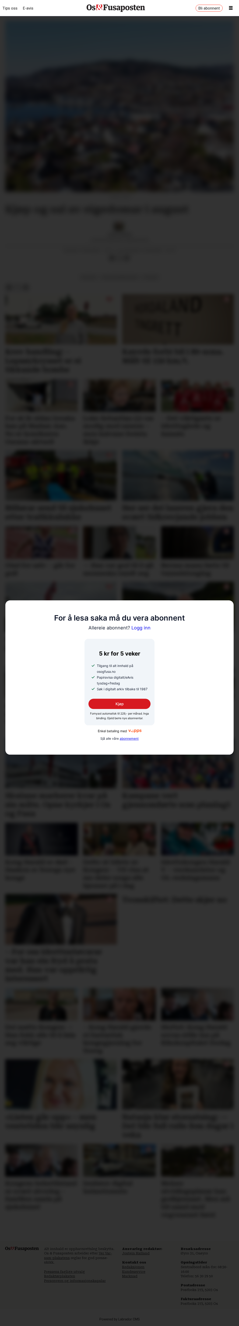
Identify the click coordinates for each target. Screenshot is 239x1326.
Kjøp (120, 703)
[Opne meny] (231, 8)
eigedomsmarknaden (119, 277)
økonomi (88, 277)
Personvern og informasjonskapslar (75, 1281)
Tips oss (10, 8)
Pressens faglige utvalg (64, 1272)
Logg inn (119, 628)
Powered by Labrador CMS (119, 1319)
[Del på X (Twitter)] (119, 258)
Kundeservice (133, 1272)
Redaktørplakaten (59, 1276)
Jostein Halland (136, 1253)
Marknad (129, 1276)
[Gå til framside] (116, 8)
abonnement (129, 738)
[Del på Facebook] (111, 258)
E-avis (28, 8)
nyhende (151, 277)
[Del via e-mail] (126, 258)
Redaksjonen (133, 1267)
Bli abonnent (209, 8)
